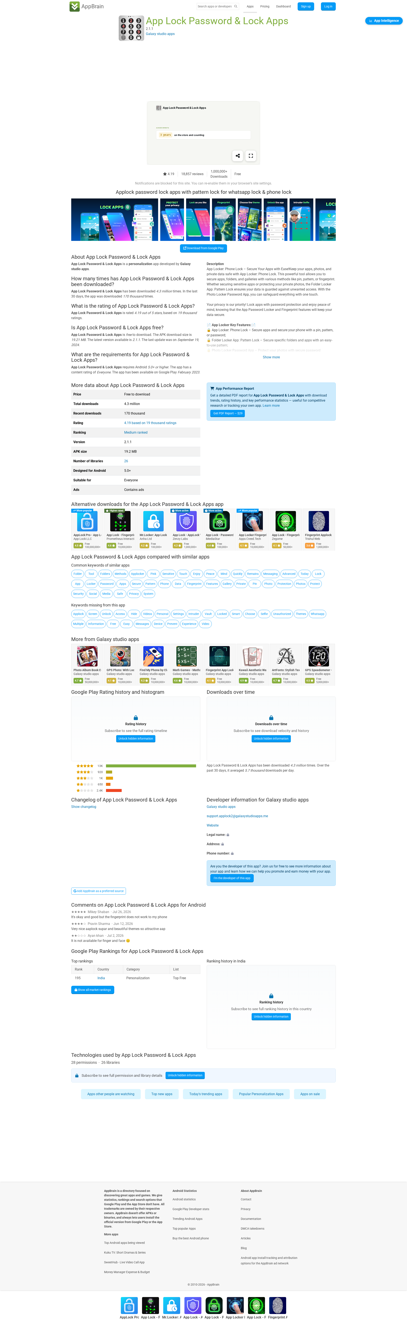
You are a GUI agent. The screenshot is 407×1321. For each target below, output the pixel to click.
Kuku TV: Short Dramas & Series (125, 1252)
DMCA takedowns (252, 1228)
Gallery (227, 583)
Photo (268, 583)
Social (93, 593)
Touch (183, 573)
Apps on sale (310, 1094)
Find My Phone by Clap (153, 670)
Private (241, 583)
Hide (134, 614)
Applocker (137, 573)
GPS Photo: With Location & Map (120, 670)
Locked (222, 614)
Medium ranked (136, 432)
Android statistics (184, 1199)
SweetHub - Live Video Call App (124, 1262)
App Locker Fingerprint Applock (252, 535)
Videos (147, 614)
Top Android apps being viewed (124, 1242)
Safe (120, 593)
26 (126, 461)
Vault (208, 614)
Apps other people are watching (110, 1094)
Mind (224, 573)
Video (205, 624)
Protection (284, 583)
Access (120, 614)
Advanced (288, 573)
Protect (315, 583)
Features (212, 583)
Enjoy (196, 573)
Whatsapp (317, 614)
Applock (78, 614)
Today (305, 573)
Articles (246, 1238)
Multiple (78, 624)
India (101, 978)
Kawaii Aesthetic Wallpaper (252, 670)
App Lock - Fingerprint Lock (120, 535)
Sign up (306, 6)
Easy (126, 624)
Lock (318, 573)
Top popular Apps (184, 1228)
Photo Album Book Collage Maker (87, 670)
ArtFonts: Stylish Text (286, 670)
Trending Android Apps (187, 1218)
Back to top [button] (396, 1282)
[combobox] (215, 6)
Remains (253, 573)
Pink (153, 573)
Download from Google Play (205, 248)
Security (78, 593)
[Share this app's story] (237, 155)
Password (107, 583)
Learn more (271, 406)
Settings (178, 614)
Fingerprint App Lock (219, 670)
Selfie (264, 614)
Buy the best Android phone (191, 1238)
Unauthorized (282, 614)
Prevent (172, 624)
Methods (120, 573)
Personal (162, 614)
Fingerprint (194, 583)
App (77, 583)
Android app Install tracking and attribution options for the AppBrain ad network (269, 1260)
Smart (236, 614)
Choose (250, 614)
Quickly (238, 573)
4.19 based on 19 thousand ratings (150, 423)
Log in (328, 6)
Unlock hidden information (135, 738)
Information (96, 624)
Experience (189, 624)
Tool (91, 573)
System (148, 593)
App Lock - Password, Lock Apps (219, 535)
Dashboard (283, 6)
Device (158, 624)
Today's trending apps (205, 1094)
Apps (250, 6)
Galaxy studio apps (117, 639)
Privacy (134, 593)
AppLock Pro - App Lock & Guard (87, 535)
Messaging (270, 573)
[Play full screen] (250, 155)
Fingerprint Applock (318, 535)
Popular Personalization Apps (261, 1094)
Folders (105, 573)
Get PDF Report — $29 (228, 413)
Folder (78, 573)
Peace (210, 573)
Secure (136, 583)
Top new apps (161, 1094)
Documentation (251, 1218)
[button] (271, 834)
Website (213, 825)
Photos (300, 583)
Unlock (106, 614)
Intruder (193, 614)
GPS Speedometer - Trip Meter (319, 670)
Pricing (264, 6)
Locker (91, 583)
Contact (246, 1199)
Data (178, 583)
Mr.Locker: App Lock (153, 535)
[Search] (236, 6)
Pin (255, 583)
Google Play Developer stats (191, 1209)
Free (113, 624)
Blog (244, 1248)
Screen (92, 614)
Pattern (150, 583)
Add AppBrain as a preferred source (100, 891)
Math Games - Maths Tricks (186, 670)
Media (106, 593)
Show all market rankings (94, 989)
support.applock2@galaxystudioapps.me (237, 816)
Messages (142, 624)
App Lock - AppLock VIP (186, 535)
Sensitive (168, 573)
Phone (164, 583)
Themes (301, 614)
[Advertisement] (198, 71)
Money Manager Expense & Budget (127, 1272)
